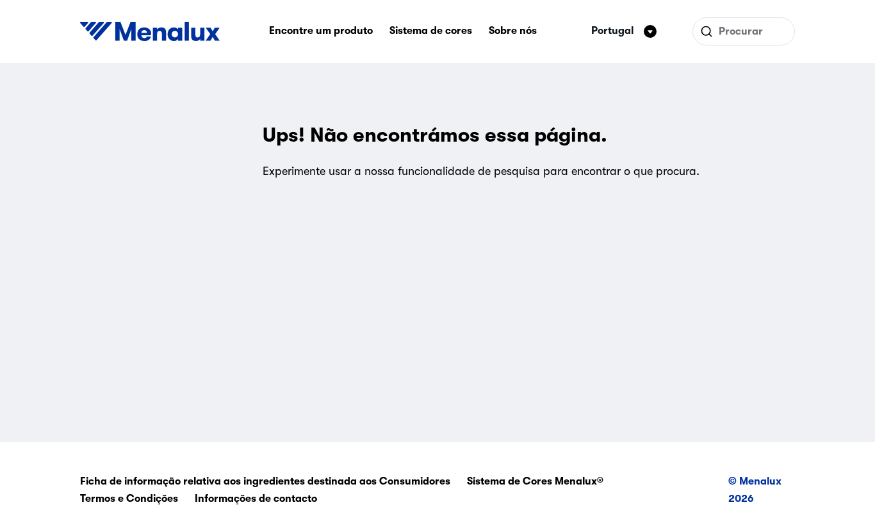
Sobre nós (513, 31)
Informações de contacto (256, 498)
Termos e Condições (129, 498)
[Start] (150, 31)
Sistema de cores (430, 31)
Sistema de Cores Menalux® (535, 481)
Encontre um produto (321, 31)
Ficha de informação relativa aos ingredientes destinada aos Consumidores (265, 481)
